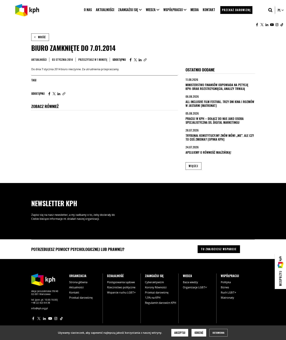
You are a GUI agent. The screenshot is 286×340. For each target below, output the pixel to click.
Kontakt (74, 292)
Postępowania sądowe (121, 282)
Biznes (225, 287)
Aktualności (39, 60)
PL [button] (281, 10)
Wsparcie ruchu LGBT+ (121, 292)
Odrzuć (198, 333)
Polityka (226, 282)
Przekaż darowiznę (81, 297)
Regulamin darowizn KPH (160, 303)
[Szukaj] (270, 10)
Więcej (195, 166)
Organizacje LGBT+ (195, 287)
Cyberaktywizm (154, 282)
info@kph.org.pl (39, 308)
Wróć (42, 37)
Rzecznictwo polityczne (121, 287)
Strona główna (78, 282)
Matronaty (227, 297)
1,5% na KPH (153, 297)
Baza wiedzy (190, 282)
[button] (130, 9)
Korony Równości (156, 287)
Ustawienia (218, 332)
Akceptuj (179, 333)
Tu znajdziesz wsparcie (219, 249)
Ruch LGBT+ (228, 292)
